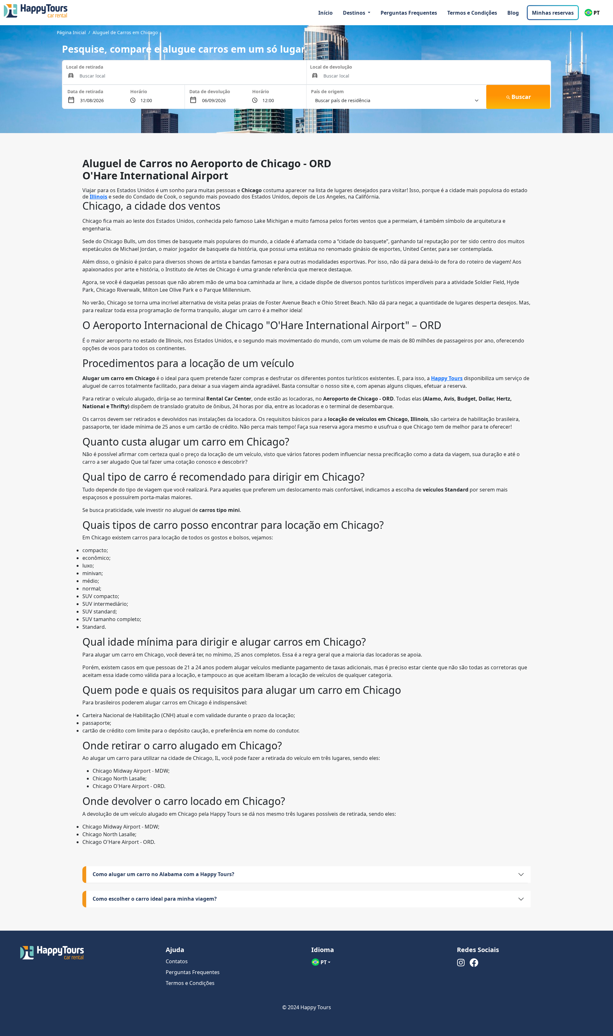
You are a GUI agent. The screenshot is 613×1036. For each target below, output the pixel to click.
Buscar (521, 97)
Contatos (177, 961)
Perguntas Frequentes (409, 12)
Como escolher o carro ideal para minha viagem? (155, 898)
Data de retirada (85, 91)
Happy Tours (447, 378)
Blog (513, 12)
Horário (138, 91)
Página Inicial (71, 32)
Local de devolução (331, 67)
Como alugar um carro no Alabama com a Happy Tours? (163, 874)
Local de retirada (84, 67)
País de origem (327, 91)
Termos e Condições (472, 12)
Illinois (98, 196)
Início (325, 12)
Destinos (355, 12)
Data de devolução (209, 91)
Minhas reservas (553, 12)
